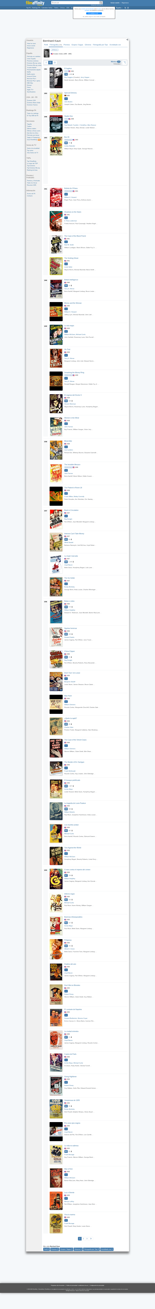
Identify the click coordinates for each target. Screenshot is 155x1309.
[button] (127, 40)
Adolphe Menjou (78, 1112)
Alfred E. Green (69, 949)
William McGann (69, 334)
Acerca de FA (31, 193)
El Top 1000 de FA (32, 115)
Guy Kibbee (88, 997)
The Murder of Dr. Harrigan (74, 762)
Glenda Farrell (85, 1066)
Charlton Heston (69, 128)
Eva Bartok (78, 104)
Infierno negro (69, 894)
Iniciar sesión (31, 45)
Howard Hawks (69, 637)
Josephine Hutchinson (79, 815)
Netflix (29, 72)
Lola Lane (88, 567)
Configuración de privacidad (97, 1285)
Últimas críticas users (33, 131)
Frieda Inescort (69, 223)
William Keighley (69, 610)
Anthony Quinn (86, 200)
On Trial (67, 349)
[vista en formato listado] (50, 62)
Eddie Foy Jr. (90, 247)
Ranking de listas (32, 170)
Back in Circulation (71, 510)
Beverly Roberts (78, 663)
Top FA (28, 8)
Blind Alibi (68, 441)
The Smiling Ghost (71, 258)
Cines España (31, 58)
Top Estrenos (31, 165)
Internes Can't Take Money (74, 534)
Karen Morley (76, 905)
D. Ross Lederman (70, 221)
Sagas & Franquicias (33, 137)
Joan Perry (76, 200)
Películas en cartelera (33, 56)
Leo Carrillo (88, 1134)
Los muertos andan (71, 825)
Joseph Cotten (69, 104)
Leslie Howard (69, 792)
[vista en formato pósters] (55, 62)
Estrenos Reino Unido (33, 102)
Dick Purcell (89, 337)
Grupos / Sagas (77, 45)
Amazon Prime (31, 76)
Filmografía (56, 45)
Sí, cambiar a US (93, 13)
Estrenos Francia (32, 105)
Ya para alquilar (31, 67)
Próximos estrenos (32, 61)
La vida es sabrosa (71, 1146)
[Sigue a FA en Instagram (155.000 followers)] (128, 8)
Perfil (46, 45)
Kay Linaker (79, 773)
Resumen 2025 (31, 185)
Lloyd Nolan (90, 545)
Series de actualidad (33, 148)
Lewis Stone (68, 684)
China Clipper (69, 651)
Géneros (88, 45)
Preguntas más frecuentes (58, 1285)
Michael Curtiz (81, 334)
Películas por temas (33, 135)
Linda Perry (92, 859)
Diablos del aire (70, 964)
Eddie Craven (87, 476)
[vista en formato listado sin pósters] (46, 62)
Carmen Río (89, 1021)
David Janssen (69, 80)
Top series (30, 150)
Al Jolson (67, 1066)
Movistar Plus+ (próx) (33, 81)
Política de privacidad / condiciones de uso (77, 1285)
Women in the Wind (71, 418)
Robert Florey (68, 994)
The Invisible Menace (72, 464)
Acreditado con (115, 45)
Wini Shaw (87, 751)
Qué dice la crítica (32, 133)
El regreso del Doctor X (73, 395)
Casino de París (70, 1054)
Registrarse (125, 3)
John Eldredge (89, 773)
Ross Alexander (89, 663)
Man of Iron (68, 1169)
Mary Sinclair (80, 128)
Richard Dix (68, 452)
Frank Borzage (69, 1154)
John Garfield (68, 337)
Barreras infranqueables (73, 917)
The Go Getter (69, 578)
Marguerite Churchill (82, 707)
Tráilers (56, 8)
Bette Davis (68, 567)
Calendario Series (47, 8)
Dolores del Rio (69, 1134)
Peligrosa (67, 940)
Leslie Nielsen (90, 128)
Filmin (29, 87)
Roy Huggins (68, 77)
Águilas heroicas (70, 628)
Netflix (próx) (31, 74)
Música (55, 50)
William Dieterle (69, 812)
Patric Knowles (69, 499)
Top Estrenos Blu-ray (33, 168)
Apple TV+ (30, 89)
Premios (67, 45)
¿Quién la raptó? (70, 718)
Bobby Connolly (79, 496)
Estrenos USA (31, 100)
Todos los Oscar (32, 183)
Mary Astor (79, 1180)
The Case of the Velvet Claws (75, 740)
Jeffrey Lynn (68, 314)
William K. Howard (70, 197)
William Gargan (78, 429)
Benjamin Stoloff (69, 682)
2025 (67, 8)
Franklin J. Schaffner (80, 125)
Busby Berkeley (69, 587)
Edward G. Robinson (71, 612)
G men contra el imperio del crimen (77, 870)
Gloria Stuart (88, 1112)
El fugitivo (68, 68)
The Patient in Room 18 (73, 488)
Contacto (29, 196)
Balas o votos (69, 601)
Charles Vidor (68, 727)
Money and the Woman (73, 303)
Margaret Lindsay (79, 291)
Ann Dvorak (91, 881)
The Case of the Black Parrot (75, 236)
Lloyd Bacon (68, 565)
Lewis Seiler (68, 267)
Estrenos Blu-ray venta (34, 63)
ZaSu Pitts (76, 1088)
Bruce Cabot (89, 684)
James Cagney (69, 640)
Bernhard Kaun (52, 40)
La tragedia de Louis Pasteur (75, 803)
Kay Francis (68, 429)
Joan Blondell (77, 522)
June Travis (87, 640)
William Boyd (68, 148)
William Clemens (69, 704)
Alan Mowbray (93, 730)
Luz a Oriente (69, 1192)
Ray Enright (68, 519)
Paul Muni (67, 815)
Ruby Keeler (75, 1066)
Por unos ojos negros (72, 1123)
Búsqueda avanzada (96, 5)
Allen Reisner (91, 125)
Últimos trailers (31, 128)
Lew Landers (68, 450)
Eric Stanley (89, 499)
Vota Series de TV (32, 153)
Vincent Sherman (70, 404)
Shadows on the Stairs (72, 212)
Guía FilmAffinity (33, 139)
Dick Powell (68, 1112)
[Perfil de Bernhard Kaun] (47, 53)
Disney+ (29, 85)
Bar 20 (66, 137)
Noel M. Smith (69, 245)
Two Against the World (72, 848)
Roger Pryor (68, 200)
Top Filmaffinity (31, 161)
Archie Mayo (68, 789)
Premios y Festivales (33, 180)
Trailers (29, 126)
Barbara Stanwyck (70, 545)
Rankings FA (36, 8)
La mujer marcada (71, 556)
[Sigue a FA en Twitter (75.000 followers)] (125, 8)
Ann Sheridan (79, 499)
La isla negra (69, 326)
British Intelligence (71, 280)
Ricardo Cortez (69, 707)
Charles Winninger (89, 589)
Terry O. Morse (69, 289)
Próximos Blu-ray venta (34, 65)
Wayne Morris (68, 270)
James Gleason (78, 684)
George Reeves (87, 148)
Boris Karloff (68, 291)
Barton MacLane (94, 612)
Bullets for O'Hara (71, 188)
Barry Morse (79, 80)
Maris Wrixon (81, 247)
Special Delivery (70, 93)
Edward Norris (89, 361)
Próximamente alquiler (34, 70)
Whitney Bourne (78, 452)
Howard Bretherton (70, 1018)
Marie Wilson (77, 476)
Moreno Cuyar (82, 1018)
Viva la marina (69, 1214)
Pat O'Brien (68, 522)
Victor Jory (87, 429)
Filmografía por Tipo (100, 45)
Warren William (69, 751)
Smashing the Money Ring (74, 372)
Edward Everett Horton (88, 1088)
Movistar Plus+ (31, 78)
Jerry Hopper (85, 77)
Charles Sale (94, 707)
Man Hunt (68, 696)
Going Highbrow (70, 1076)
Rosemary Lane (79, 337)
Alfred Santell (68, 542)
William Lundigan (70, 247)
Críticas (62, 8)
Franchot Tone (77, 951)
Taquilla (29, 124)
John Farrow (68, 427)
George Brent (68, 589)
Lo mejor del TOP (32, 163)
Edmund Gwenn (89, 836)
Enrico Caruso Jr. (70, 1021)
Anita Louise (78, 589)
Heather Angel (91, 223)
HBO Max (30, 83)
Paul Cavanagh (80, 223)
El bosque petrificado (72, 780)
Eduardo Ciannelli (90, 452)
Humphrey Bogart (92, 406)
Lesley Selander (69, 146)
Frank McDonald (69, 771)
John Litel (88, 314)
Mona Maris (81, 1021)
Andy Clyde (77, 148)
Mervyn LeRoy (69, 1201)
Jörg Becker (87, 104)
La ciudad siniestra (71, 1031)
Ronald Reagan (69, 384)
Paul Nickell (68, 125)
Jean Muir (91, 1204)
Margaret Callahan (81, 730)
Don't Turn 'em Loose (72, 673)
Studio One (68, 116)
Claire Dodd (79, 751)
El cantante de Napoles (73, 1009)
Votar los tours (31, 43)
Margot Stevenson (82, 384)
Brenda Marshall (79, 270)
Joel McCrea (81, 545)
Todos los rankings (32, 113)
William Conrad (89, 80)
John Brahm (68, 102)
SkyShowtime (31, 92)
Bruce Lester (90, 291)
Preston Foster (69, 730)
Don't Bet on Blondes (72, 985)
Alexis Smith (90, 270)
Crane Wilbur (68, 496)
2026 (72, 8)
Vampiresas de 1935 (72, 1100)
